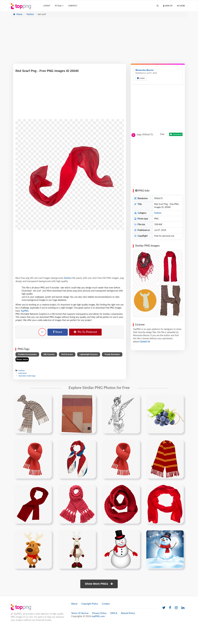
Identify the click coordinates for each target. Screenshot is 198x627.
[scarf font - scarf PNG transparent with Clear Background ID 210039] (170, 300)
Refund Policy (128, 613)
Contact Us (145, 342)
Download (177, 134)
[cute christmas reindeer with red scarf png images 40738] (33, 549)
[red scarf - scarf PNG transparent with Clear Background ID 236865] (170, 266)
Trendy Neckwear (112, 354)
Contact (72, 6)
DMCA (113, 613)
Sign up (168, 6)
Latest (46, 6)
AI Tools (58, 6)
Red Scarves (67, 354)
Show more (22, 359)
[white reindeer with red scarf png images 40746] (77, 549)
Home (19, 14)
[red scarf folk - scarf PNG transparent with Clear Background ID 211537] (145, 266)
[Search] (157, 6)
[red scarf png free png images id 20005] (165, 459)
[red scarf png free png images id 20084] (77, 504)
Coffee (142, 78)
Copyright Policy (89, 604)
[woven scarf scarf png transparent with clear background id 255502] (77, 414)
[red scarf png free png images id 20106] (121, 504)
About (74, 604)
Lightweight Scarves (89, 354)
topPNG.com (98, 616)
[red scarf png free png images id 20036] (33, 504)
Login (182, 6)
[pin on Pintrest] (47, 398)
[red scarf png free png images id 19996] (33, 459)
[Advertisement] (99, 42)
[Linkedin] (182, 607)
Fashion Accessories (27, 354)
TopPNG (25, 311)
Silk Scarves (49, 354)
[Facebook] (170, 607)
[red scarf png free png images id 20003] (121, 459)
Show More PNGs (97, 583)
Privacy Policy (99, 613)
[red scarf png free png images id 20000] (77, 459)
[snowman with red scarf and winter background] (165, 549)
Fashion (30, 14)
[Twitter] (163, 607)
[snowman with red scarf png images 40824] (121, 549)
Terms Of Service (79, 613)
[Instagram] (176, 607)
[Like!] (42, 332)
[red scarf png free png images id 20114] (165, 504)
